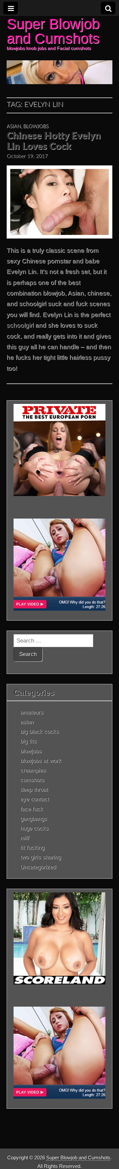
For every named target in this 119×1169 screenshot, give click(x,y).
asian (14, 126)
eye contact (34, 799)
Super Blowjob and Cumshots (53, 31)
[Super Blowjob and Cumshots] (59, 50)
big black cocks (39, 731)
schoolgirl (20, 325)
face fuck (31, 809)
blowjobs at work (40, 760)
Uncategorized (38, 866)
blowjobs (36, 126)
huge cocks (34, 828)
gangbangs (33, 818)
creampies (33, 770)
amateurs (31, 712)
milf (24, 837)
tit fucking (32, 847)
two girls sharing (40, 857)
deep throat (34, 789)
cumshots (32, 779)
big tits (28, 741)
